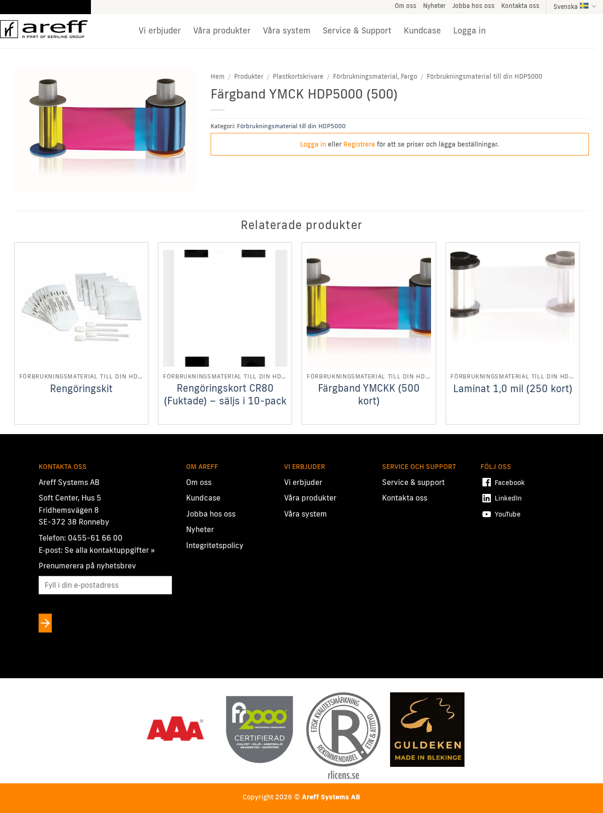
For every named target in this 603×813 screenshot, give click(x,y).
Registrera (359, 144)
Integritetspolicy (215, 545)
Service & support (413, 482)
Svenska (566, 6)
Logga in (469, 30)
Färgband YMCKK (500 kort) (369, 394)
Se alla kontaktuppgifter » (110, 550)
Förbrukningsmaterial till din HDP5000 (484, 76)
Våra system (286, 30)
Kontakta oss (520, 5)
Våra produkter (222, 30)
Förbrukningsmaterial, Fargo (375, 76)
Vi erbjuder (160, 30)
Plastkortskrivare (298, 76)
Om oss (405, 5)
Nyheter (434, 5)
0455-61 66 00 (95, 537)
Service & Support (357, 30)
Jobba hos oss (473, 5)
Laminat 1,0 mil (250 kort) (512, 388)
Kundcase (422, 30)
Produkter (248, 76)
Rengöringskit (81, 388)
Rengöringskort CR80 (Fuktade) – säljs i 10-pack (225, 394)
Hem (218, 76)
